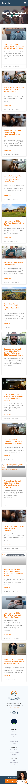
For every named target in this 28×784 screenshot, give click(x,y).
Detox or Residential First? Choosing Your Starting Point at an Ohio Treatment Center (13, 352)
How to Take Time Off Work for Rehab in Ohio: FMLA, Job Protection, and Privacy (14, 397)
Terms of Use (14, 738)
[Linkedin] (17, 712)
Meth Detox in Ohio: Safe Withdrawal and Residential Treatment (13, 615)
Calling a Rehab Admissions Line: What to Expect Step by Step (13, 441)
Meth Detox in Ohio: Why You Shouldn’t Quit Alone (14, 223)
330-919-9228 (14, 707)
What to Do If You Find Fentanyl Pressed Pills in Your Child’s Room (14, 661)
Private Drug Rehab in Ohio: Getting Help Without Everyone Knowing (13, 484)
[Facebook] (10, 712)
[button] (25, 3)
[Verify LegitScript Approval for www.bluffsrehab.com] (14, 724)
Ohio (14, 764)
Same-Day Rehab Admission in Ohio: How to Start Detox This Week (13, 307)
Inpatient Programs (14, 752)
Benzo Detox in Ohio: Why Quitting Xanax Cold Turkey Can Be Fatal (12, 134)
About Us (14, 734)
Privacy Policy (14, 741)
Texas (14, 760)
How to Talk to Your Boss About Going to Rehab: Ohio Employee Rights (13, 572)
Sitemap (14, 743)
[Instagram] (14, 712)
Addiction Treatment (14, 750)
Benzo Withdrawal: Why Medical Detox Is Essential (14, 528)
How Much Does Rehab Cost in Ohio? (13, 264)
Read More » (7, 62)
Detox (14, 754)
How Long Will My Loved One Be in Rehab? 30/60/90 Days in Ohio (14, 46)
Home (14, 731)
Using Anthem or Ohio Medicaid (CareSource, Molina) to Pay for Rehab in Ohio (13, 179)
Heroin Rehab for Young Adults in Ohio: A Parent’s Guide (14, 89)
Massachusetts (14, 762)
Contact (14, 736)
